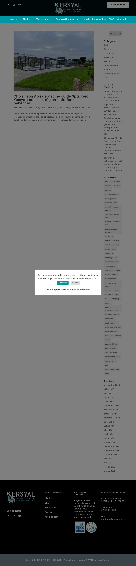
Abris (47, 19)
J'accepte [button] (62, 282)
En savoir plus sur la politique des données (68, 289)
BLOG (111, 19)
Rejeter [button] (75, 282)
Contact (121, 19)
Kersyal (14, 19)
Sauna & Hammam (66, 19)
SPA (38, 19)
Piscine (26, 19)
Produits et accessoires (94, 19)
